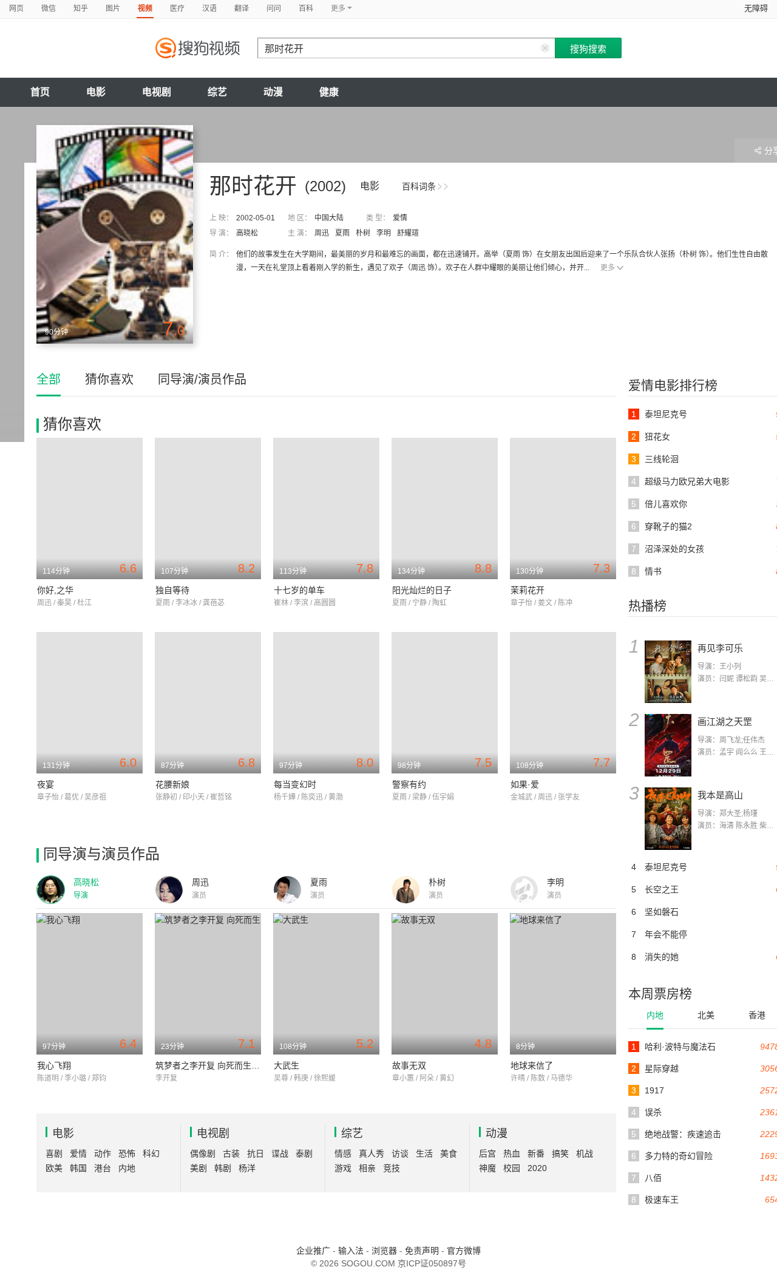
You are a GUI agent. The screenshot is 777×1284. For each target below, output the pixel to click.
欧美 (54, 1168)
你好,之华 (55, 590)
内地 (654, 1015)
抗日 (255, 1153)
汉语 (209, 8)
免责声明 (422, 1250)
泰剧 (304, 1153)
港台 (102, 1168)
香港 (756, 1015)
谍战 (279, 1153)
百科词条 (419, 186)
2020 (537, 1168)
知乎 (80, 8)
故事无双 (409, 1065)
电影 (96, 92)
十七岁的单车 (299, 590)
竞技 (391, 1168)
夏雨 (342, 233)
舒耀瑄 (408, 233)
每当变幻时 (295, 784)
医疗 (177, 8)
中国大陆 (329, 218)
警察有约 (409, 784)
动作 (102, 1153)
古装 (231, 1153)
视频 (145, 8)
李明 (383, 233)
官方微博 (464, 1250)
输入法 (351, 1250)
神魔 (487, 1168)
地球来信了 (532, 1065)
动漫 (273, 92)
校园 (511, 1168)
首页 (40, 92)
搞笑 (560, 1153)
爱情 (400, 218)
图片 (113, 8)
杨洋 (247, 1168)
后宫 (487, 1153)
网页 (16, 8)
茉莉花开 (528, 590)
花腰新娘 (172, 784)
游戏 (342, 1168)
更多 (607, 267)
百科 (306, 8)
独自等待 (172, 590)
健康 (329, 92)
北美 (705, 1015)
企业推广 (313, 1250)
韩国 (78, 1168)
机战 (584, 1153)
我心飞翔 (54, 1065)
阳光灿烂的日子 (422, 590)
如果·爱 (525, 784)
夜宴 (45, 784)
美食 (448, 1153)
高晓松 (247, 233)
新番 (536, 1153)
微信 (48, 8)
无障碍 (756, 8)
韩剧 (222, 1168)
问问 (273, 8)
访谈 (400, 1153)
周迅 (321, 233)
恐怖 (126, 1153)
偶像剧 (202, 1153)
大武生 (286, 1065)
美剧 (198, 1168)
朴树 (363, 233)
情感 (342, 1153)
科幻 (151, 1153)
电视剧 (156, 92)
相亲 (367, 1168)
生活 (424, 1153)
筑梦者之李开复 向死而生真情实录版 (224, 1065)
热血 (511, 1153)
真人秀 (371, 1153)
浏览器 (384, 1250)
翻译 (241, 8)
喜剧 (54, 1153)
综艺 (217, 92)
